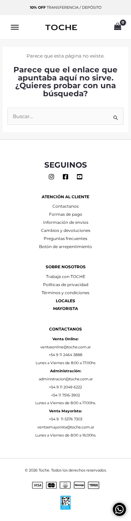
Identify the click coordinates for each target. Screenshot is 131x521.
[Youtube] (80, 177)
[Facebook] (65, 177)
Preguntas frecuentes (65, 238)
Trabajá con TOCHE (65, 276)
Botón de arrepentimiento (65, 246)
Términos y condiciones (65, 292)
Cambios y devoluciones (65, 230)
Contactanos (65, 206)
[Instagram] (51, 177)
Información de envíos (65, 222)
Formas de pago (65, 214)
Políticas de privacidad (65, 284)
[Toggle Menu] (15, 27)
